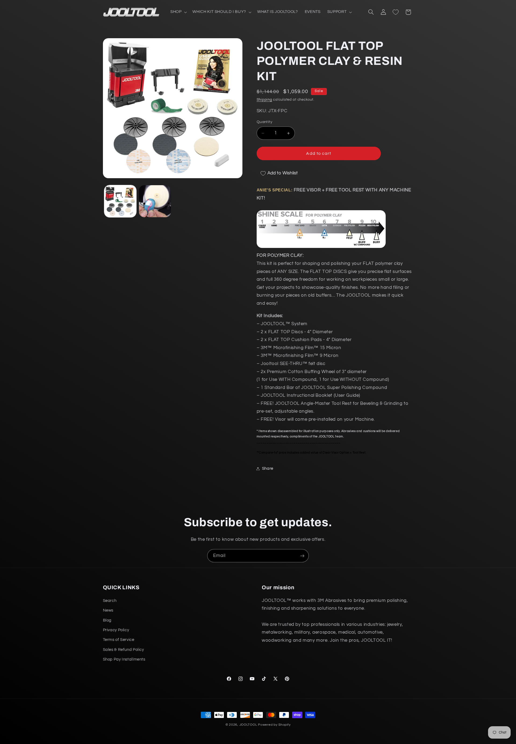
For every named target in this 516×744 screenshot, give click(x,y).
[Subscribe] (302, 555)
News (108, 610)
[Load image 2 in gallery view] (155, 201)
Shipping (264, 100)
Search (110, 601)
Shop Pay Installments (124, 659)
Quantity (264, 122)
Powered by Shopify (274, 724)
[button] (178, 12)
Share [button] (267, 468)
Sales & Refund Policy (123, 650)
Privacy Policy (116, 630)
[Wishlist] (395, 12)
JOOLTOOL (248, 724)
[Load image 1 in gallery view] (120, 201)
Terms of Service (118, 640)
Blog (107, 620)
